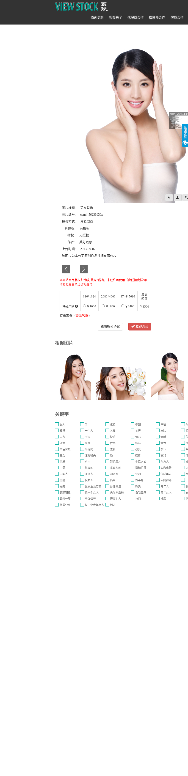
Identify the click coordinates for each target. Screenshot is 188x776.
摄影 (138, 455)
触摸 (62, 430)
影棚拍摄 (140, 468)
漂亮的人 (115, 499)
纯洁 (138, 443)
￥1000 (91, 306)
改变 (138, 449)
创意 (62, 443)
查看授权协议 (110, 326)
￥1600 (110, 306)
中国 (138, 424)
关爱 (113, 430)
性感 (113, 443)
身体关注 (115, 486)
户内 (87, 461)
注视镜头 (90, 455)
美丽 (62, 480)
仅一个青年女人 (94, 505)
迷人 (113, 505)
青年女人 (165, 492)
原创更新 (97, 17)
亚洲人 (89, 474)
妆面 (138, 499)
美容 (138, 430)
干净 (87, 437)
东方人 (164, 461)
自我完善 (140, 492)
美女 (62, 455)
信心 (138, 437)
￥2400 (129, 306)
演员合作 (177, 17)
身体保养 (90, 499)
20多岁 (114, 474)
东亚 (163, 449)
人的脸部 (165, 480)
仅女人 (89, 480)
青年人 (164, 486)
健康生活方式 (93, 486)
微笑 (138, 486)
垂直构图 (115, 468)
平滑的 (89, 449)
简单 (113, 480)
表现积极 (65, 492)
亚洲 (138, 474)
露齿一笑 (65, 499)
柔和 (113, 449)
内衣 (62, 437)
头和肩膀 (165, 468)
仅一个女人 (92, 492)
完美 (62, 486)
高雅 (163, 455)
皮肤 (163, 430)
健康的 (89, 468)
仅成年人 (165, 474)
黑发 (62, 461)
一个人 (89, 430)
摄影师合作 (157, 17)
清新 (163, 437)
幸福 (163, 424)
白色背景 (65, 449)
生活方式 (140, 461)
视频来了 (115, 17)
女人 (62, 424)
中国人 (64, 474)
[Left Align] (169, 197)
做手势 (139, 480)
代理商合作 (135, 17)
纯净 (87, 443)
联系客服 (82, 315)
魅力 (163, 443)
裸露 (163, 499)
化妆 (113, 424)
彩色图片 (115, 461)
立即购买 (141, 326)
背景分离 (65, 505)
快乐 (113, 437)
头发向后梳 (117, 492)
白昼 (62, 468)
